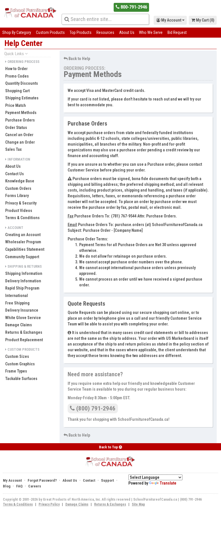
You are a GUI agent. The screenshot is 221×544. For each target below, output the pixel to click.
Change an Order (20, 142)
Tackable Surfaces (21, 378)
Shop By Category (16, 32)
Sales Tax (13, 149)
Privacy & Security (21, 203)
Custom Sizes (17, 356)
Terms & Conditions (22, 217)
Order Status (16, 127)
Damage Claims (18, 325)
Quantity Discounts (21, 83)
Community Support (22, 256)
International (16, 295)
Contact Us (14, 173)
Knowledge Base (19, 181)
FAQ (19, 486)
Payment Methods (21, 112)
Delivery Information (23, 281)
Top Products (81, 32)
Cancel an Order (19, 134)
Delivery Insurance (21, 310)
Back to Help (79, 59)
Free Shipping (17, 303)
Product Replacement (24, 339)
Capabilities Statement (24, 249)
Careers (34, 486)
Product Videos (18, 210)
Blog (6, 486)
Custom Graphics (20, 364)
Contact (89, 480)
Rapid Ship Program (22, 288)
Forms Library (17, 195)
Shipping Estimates (22, 98)
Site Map (138, 504)
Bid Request (177, 32)
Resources (105, 32)
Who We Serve (151, 32)
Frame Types (16, 371)
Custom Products (50, 32)
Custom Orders (18, 188)
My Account (12, 480)
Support (107, 480)
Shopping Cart (17, 90)
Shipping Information (23, 273)
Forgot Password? (42, 480)
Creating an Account (23, 234)
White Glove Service (23, 317)
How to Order (16, 68)
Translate (168, 483)
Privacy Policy (49, 504)
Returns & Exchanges (23, 332)
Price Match (15, 105)
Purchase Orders (20, 120)
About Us (126, 32)
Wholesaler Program (23, 242)
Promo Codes (17, 76)
